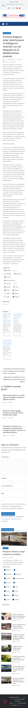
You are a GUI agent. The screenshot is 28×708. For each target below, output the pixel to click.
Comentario (5, 457)
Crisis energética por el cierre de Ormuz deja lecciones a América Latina (19, 669)
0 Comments (7, 62)
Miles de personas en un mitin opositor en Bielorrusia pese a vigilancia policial (13, 397)
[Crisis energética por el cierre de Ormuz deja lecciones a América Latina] (6, 670)
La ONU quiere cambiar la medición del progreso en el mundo (19, 658)
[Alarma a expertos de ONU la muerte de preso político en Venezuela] (6, 617)
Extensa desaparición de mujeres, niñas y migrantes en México (19, 626)
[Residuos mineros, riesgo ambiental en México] (14, 539)
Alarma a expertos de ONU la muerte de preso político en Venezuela (15, 3)
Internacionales (6, 33)
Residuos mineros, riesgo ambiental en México (14, 553)
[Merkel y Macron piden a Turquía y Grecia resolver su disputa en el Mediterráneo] (8, 350)
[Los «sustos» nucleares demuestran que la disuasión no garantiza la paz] (6, 681)
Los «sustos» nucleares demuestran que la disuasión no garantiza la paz (18, 681)
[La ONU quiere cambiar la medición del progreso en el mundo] (6, 659)
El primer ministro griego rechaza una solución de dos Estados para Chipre (13, 413)
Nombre (4, 478)
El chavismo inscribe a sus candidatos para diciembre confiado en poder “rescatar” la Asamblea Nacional (14, 429)
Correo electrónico (7, 486)
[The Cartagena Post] (3, 24)
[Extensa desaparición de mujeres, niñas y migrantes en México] (6, 627)
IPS (12, 557)
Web (2, 493)
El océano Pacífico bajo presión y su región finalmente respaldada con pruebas (18, 637)
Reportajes (5, 548)
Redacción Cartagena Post (17, 59)
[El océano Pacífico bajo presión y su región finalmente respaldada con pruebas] (6, 638)
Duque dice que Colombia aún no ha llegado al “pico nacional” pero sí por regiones (14, 379)
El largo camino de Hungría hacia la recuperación (17, 648)
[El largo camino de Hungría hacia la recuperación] (6, 649)
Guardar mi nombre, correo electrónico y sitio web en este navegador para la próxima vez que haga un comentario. (13, 506)
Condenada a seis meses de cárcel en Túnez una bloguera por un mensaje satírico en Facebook (14, 371)
